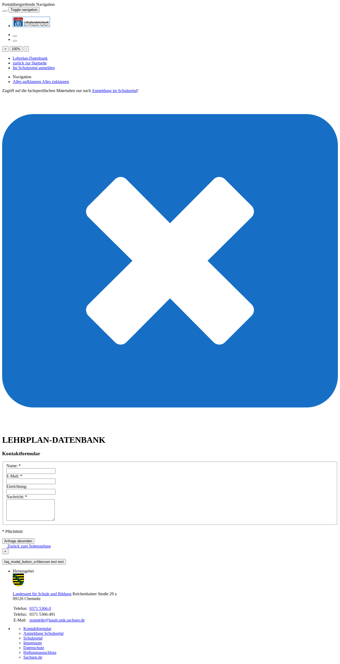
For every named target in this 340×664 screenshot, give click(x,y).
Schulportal (32, 638)
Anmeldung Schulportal (43, 633)
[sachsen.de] (2, 9)
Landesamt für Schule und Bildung (42, 594)
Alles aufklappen (27, 81)
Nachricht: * (16, 496)
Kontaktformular (37, 628)
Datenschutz (33, 647)
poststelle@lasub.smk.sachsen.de (57, 620)
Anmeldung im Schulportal (114, 90)
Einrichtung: (16, 486)
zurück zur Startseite (30, 63)
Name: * (13, 465)
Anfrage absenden (18, 541)
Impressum (32, 643)
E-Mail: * (14, 476)
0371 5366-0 (40, 608)
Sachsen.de (32, 657)
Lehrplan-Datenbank (30, 58)
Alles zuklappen (55, 81)
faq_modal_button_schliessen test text (34, 562)
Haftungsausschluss (39, 652)
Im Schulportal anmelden (34, 68)
